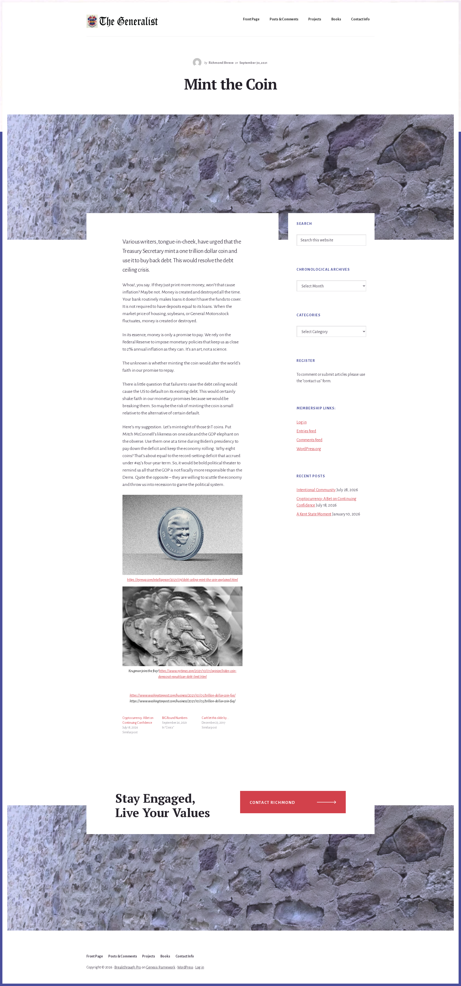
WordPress (185, 967)
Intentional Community (316, 490)
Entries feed (306, 431)
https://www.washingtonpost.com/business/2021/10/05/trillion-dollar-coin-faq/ (183, 695)
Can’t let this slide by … (215, 718)
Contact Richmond (272, 803)
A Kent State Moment (314, 514)
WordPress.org (309, 449)
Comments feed (309, 440)
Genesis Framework (160, 967)
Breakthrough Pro (127, 967)
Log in (302, 422)
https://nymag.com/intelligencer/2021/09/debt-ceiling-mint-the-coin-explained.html (182, 580)
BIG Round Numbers (175, 718)
